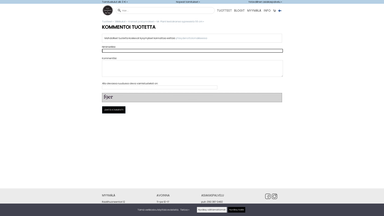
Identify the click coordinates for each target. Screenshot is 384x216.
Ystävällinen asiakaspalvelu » (265, 2)
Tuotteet (224, 11)
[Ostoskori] (274, 10)
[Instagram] (274, 197)
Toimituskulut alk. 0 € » (115, 2)
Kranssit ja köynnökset (142, 21)
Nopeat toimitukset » (188, 2)
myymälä (254, 11)
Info (267, 11)
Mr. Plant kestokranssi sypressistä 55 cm (180, 21)
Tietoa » (184, 210)
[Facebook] (268, 197)
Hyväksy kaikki (236, 209)
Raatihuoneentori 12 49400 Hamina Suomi (113, 202)
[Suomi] (280, 10)
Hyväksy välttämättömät (212, 209)
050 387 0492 (215, 202)
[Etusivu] (109, 15)
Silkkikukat (121, 21)
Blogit (239, 11)
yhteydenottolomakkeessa (191, 38)
